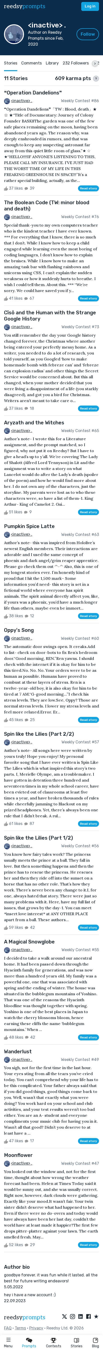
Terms (20, 1328)
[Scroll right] (95, 63)
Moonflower (18, 1155)
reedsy (24, 6)
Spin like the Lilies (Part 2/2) (39, 734)
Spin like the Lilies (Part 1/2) (38, 838)
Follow (88, 34)
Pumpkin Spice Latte (29, 526)
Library (52, 63)
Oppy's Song (19, 630)
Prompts (29, 1346)
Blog (95, 1346)
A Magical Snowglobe (29, 942)
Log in (90, 6)
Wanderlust (18, 1052)
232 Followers (76, 63)
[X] (65, 1317)
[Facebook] (89, 1317)
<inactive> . (21, 100)
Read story (88, 188)
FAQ (8, 1328)
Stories (76, 1346)
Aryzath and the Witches (34, 423)
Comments (31, 63)
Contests (53, 1346)
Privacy (36, 1328)
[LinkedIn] (81, 1317)
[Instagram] (73, 1317)
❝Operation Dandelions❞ (33, 93)
